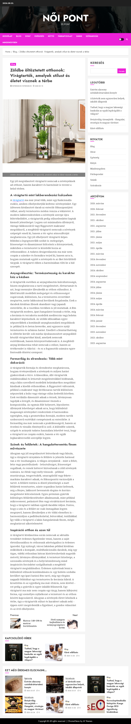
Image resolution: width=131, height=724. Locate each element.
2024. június (96, 292)
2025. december (98, 214)
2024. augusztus (98, 281)
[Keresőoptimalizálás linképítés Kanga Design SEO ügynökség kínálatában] (96, 704)
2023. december (98, 326)
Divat (28, 36)
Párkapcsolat (65, 36)
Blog (18, 36)
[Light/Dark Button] (121, 39)
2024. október (97, 270)
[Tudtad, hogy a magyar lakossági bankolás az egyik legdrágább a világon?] (14, 652)
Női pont (66, 18)
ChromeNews (74, 721)
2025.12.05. (71, 656)
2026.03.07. (31, 691)
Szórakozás (92, 36)
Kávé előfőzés (71, 652)
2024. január (96, 320)
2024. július (95, 287)
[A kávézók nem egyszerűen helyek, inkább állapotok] (55, 684)
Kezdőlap (7, 36)
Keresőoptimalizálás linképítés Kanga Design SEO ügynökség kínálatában (116, 706)
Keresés (97, 63)
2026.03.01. (72, 691)
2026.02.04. (31, 713)
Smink (79, 36)
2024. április (96, 304)
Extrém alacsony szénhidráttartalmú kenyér (33, 684)
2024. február (97, 315)
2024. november (98, 265)
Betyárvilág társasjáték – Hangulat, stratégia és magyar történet (107, 121)
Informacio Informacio (22, 86)
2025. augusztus (98, 225)
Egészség (39, 36)
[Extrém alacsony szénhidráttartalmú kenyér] (14, 684)
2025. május (96, 242)
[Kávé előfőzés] (54, 652)
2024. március (97, 309)
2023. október (97, 337)
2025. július (95, 231)
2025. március (97, 253)
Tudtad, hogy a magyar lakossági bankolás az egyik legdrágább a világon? (33, 654)
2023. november (98, 332)
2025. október (97, 220)
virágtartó (18, 200)
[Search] (126, 39)
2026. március (97, 203)
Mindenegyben (10, 42)
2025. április (96, 248)
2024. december (98, 259)
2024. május (96, 298)
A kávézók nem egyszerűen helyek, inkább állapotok (75, 684)
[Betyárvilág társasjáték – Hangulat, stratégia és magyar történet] (14, 704)
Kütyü (51, 36)
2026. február (97, 209)
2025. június (96, 237)
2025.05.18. (39, 86)
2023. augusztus (98, 343)
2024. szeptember (99, 276)
